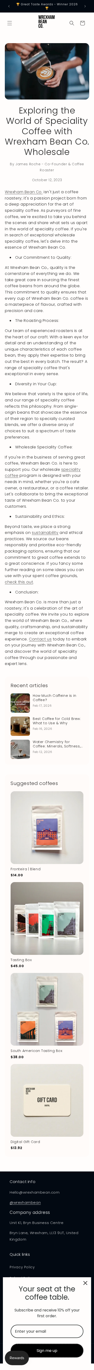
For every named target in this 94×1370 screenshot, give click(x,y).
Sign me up (47, 1350)
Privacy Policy (22, 1267)
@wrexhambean (25, 1202)
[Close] (85, 1283)
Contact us (40, 639)
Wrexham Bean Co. (24, 192)
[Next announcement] (85, 6)
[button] (9, 23)
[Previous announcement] (9, 6)
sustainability (45, 532)
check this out (19, 582)
